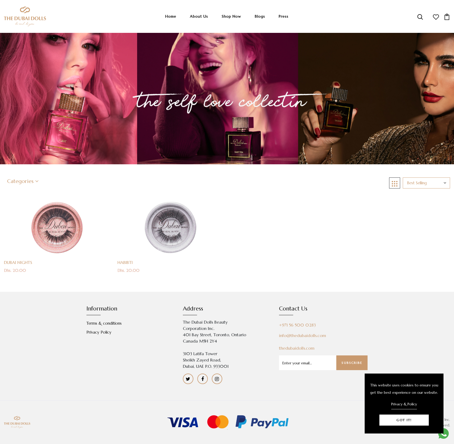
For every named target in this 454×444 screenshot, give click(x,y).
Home (170, 16)
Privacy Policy (98, 332)
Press (283, 16)
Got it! (404, 420)
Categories (21, 181)
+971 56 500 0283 (297, 325)
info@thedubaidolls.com (302, 335)
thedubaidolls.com (296, 348)
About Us (199, 16)
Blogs (260, 16)
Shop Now (231, 16)
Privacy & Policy (404, 404)
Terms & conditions (104, 323)
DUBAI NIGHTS (18, 262)
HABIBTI (125, 262)
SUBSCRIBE (352, 363)
